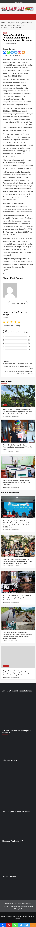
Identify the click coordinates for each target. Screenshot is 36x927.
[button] (3, 16)
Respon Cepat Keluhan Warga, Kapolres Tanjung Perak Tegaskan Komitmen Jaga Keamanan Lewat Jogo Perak (16, 673)
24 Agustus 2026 (15, 529)
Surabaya (12, 554)
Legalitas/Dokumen (10, 906)
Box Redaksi (9, 903)
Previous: (18, 363)
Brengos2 (6, 416)
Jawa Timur (11, 516)
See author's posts (18, 303)
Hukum (5, 516)
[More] (23, 52)
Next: (18, 371)
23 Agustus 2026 (15, 565)
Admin (5, 640)
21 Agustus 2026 (15, 416)
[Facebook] (4, 52)
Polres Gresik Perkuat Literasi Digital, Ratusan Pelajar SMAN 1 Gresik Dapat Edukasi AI (16, 483)
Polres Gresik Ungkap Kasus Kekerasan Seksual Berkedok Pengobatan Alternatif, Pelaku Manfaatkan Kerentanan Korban (18, 412)
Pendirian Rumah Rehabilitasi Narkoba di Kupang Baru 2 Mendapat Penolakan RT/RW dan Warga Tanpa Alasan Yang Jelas (17, 561)
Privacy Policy (18, 909)
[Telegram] (12, 52)
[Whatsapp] (8, 52)
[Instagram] (19, 52)
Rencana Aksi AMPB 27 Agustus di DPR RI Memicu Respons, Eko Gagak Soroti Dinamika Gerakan (17, 598)
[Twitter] (15, 52)
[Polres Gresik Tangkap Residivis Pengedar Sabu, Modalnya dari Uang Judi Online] (18, 431)
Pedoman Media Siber (25, 906)
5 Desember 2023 (11, 43)
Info (4, 627)
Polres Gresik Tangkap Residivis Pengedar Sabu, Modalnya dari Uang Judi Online (18, 447)
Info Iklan (18, 903)
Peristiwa (5, 554)
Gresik (5, 32)
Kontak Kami (26, 903)
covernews (26, 916)
